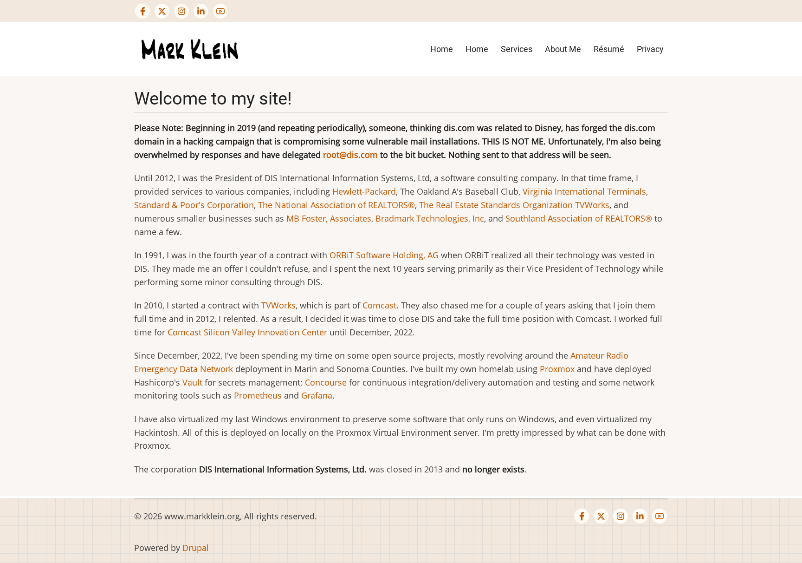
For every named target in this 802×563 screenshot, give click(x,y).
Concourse (326, 382)
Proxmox (557, 368)
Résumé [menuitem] (609, 49)
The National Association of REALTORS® (336, 204)
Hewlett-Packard (364, 191)
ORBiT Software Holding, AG (384, 255)
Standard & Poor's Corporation (194, 204)
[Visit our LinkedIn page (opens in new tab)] (201, 11)
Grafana (316, 395)
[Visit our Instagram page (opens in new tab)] (181, 11)
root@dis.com (350, 154)
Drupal (195, 547)
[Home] (190, 48)
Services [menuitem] (516, 49)
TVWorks (592, 204)
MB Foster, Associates (328, 218)
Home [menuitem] (441, 49)
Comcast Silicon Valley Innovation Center (247, 332)
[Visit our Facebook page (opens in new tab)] (142, 11)
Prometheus (258, 395)
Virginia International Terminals (584, 191)
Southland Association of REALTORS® (578, 218)
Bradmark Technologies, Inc (429, 218)
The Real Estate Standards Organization (496, 204)
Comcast (379, 305)
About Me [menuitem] (563, 49)
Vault (192, 382)
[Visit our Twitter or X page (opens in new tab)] (162, 11)
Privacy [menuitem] (650, 49)
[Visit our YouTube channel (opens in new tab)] (220, 11)
